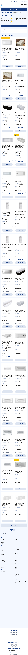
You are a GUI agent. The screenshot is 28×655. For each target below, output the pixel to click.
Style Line (16, 563)
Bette (2, 549)
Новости (14, 638)
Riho (15, 554)
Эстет (16, 582)
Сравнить (8, 66)
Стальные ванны (4, 18)
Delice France (3, 561)
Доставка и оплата (14, 634)
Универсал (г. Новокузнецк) (20, 581)
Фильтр (14, 25)
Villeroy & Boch (18, 570)
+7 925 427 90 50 (23, 4)
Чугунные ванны (4, 22)
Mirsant (16, 545)
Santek (16, 560)
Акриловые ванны (5, 20)
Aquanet (3, 540)
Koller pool (17, 540)
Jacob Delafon (4, 581)
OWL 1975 (17, 549)
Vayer (16, 568)
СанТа (16, 579)
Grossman (3, 572)
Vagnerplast (17, 567)
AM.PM (2, 539)
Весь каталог (14, 9)
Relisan (16, 553)
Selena (16, 561)
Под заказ (8, 356)
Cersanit (2, 554)
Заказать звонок (14, 652)
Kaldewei (16, 539)
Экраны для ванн (19, 21)
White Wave (17, 574)
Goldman (3, 571)
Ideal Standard (4, 576)
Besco (2, 547)
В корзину (8, 62)
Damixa (2, 560)
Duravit (2, 562)
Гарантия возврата (14, 632)
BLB (2, 550)
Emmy (2, 567)
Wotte (16, 575)
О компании (14, 639)
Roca (16, 556)
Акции (14, 636)
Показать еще (14, 525)
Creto (2, 556)
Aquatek (2, 542)
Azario (2, 543)
